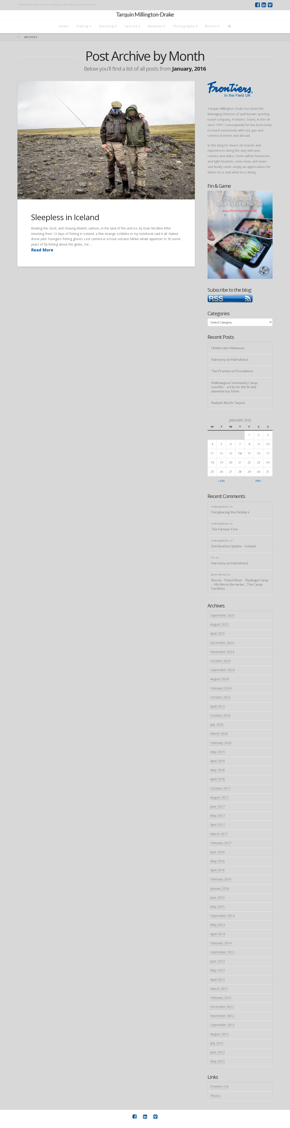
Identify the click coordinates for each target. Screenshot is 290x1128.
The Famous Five (224, 529)
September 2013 (222, 952)
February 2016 (220, 879)
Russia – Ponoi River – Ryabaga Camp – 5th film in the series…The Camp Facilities (239, 584)
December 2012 (222, 1007)
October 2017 (220, 788)
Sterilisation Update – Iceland (233, 546)
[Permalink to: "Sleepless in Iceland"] (106, 140)
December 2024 (222, 643)
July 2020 (216, 724)
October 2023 (220, 697)
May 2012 (217, 1061)
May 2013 (217, 970)
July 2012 (216, 1043)
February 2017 (220, 843)
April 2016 (217, 870)
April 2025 (217, 633)
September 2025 (222, 615)
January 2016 (219, 888)
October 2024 (220, 661)
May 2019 (217, 752)
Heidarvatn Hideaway (227, 348)
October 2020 (220, 715)
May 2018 (217, 770)
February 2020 (220, 743)
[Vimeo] (270, 5)
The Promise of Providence (232, 371)
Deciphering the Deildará (230, 512)
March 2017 (219, 834)
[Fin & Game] (240, 234)
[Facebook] (257, 5)
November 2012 (222, 1016)
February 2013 (220, 997)
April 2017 (217, 824)
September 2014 (222, 915)
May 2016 (217, 861)
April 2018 (217, 779)
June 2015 (217, 897)
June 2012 (217, 1052)
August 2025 (219, 624)
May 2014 (217, 925)
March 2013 (219, 988)
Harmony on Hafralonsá (229, 359)
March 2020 (219, 733)
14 (240, 453)
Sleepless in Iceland (65, 217)
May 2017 (217, 815)
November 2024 (222, 652)
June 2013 (217, 961)
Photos (215, 1096)
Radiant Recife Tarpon (228, 403)
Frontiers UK (219, 1086)
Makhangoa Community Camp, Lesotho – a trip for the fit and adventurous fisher (234, 387)
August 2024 (219, 679)
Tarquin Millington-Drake (145, 14)
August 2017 (219, 797)
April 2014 (217, 934)
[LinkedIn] (263, 5)
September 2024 (222, 670)
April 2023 (217, 706)
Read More (42, 250)
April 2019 (217, 761)
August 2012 (219, 1034)
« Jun (221, 480)
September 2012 (222, 1025)
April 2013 (217, 979)
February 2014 (220, 943)
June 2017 (217, 806)
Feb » (258, 480)
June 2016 (217, 852)
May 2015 (217, 906)
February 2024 (220, 688)
